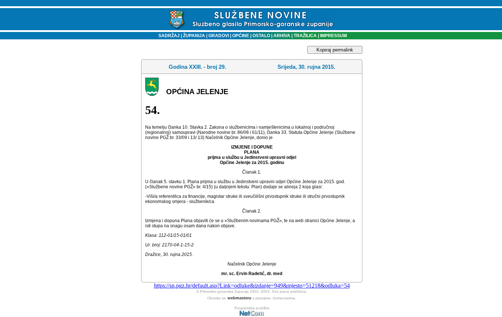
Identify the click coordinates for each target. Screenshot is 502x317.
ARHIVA (281, 35)
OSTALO (261, 35)
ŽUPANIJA (194, 35)
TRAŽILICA (305, 35)
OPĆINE (240, 35)
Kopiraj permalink (334, 50)
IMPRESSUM (333, 35)
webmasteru (239, 298)
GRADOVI (218, 35)
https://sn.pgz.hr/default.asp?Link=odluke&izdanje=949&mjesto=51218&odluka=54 (252, 285)
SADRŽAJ (167, 35)
